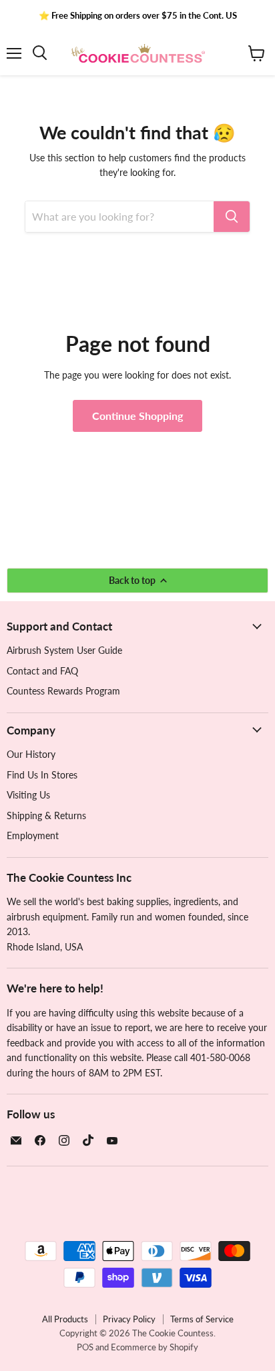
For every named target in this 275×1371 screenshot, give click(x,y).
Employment (33, 835)
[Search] (232, 216)
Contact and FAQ (42, 671)
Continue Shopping (137, 415)
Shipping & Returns (46, 815)
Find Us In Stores (42, 774)
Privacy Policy (129, 1319)
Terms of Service (202, 1319)
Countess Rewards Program (63, 690)
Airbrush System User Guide (64, 650)
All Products (65, 1319)
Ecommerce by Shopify (154, 1347)
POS (85, 1347)
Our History (31, 754)
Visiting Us (28, 794)
